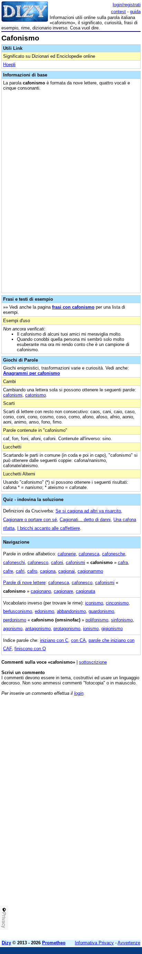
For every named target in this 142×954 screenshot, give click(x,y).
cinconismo (117, 603)
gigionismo (112, 628)
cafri (20, 571)
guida (135, 11)
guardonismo (101, 611)
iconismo (94, 603)
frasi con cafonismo (73, 307)
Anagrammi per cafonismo (31, 373)
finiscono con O (30, 648)
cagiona (47, 571)
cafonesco (38, 562)
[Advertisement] (71, 863)
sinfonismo (122, 620)
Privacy (4, 920)
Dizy (6, 942)
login (78, 693)
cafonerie (67, 553)
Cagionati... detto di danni (85, 519)
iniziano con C (54, 640)
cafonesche (113, 553)
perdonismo (14, 620)
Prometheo (53, 942)
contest (118, 11)
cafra (123, 562)
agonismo (12, 628)
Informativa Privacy (94, 942)
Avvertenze (129, 942)
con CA (78, 640)
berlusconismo (17, 611)
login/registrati (127, 4)
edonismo (44, 611)
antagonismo (38, 628)
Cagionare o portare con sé (30, 519)
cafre (8, 571)
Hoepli (9, 64)
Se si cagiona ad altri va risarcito (88, 511)
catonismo (35, 395)
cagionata (85, 591)
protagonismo (66, 628)
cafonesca (89, 553)
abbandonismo (71, 611)
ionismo (91, 628)
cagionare (63, 591)
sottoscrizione (93, 662)
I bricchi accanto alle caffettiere (48, 528)
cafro (32, 571)
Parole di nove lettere (24, 582)
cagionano (41, 591)
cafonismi (12, 395)
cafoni (57, 562)
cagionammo (90, 571)
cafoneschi (14, 562)
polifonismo (96, 620)
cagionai (66, 571)
